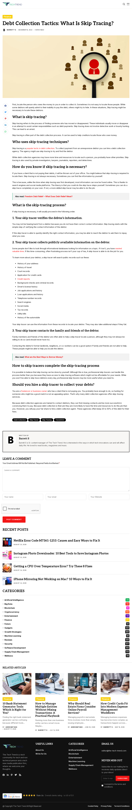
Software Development (67, 648)
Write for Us (41, 754)
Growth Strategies (67, 632)
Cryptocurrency (67, 612)
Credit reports (23, 279)
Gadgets (67, 628)
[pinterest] (12, 775)
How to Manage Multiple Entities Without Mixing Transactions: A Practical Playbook (47, 710)
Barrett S (11, 30)
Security (67, 644)
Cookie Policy (93, 806)
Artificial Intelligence (67, 600)
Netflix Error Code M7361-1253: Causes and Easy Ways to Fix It (57, 540)
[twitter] (16, 775)
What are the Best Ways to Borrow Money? (44, 357)
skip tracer (34, 420)
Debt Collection (20, 420)
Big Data (67, 604)
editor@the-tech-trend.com (114, 750)
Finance (7, 16)
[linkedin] (8, 775)
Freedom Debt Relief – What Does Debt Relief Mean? (48, 196)
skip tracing (47, 420)
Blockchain (67, 608)
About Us (40, 750)
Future (67, 624)
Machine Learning (67, 636)
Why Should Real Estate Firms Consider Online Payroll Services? (82, 708)
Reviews (67, 640)
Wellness (67, 656)
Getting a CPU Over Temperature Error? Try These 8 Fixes (53, 566)
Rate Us (40, 795)
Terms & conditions (121, 806)
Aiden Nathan (11, 727)
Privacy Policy (106, 806)
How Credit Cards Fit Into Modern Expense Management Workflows (114, 708)
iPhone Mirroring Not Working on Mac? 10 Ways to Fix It (53, 579)
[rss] (20, 775)
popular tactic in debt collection (40, 148)
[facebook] (4, 775)
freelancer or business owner (34, 391)
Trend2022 (60, 420)
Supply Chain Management (67, 652)
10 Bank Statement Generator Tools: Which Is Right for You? (15, 708)
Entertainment (67, 616)
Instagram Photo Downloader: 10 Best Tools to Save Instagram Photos (61, 553)
